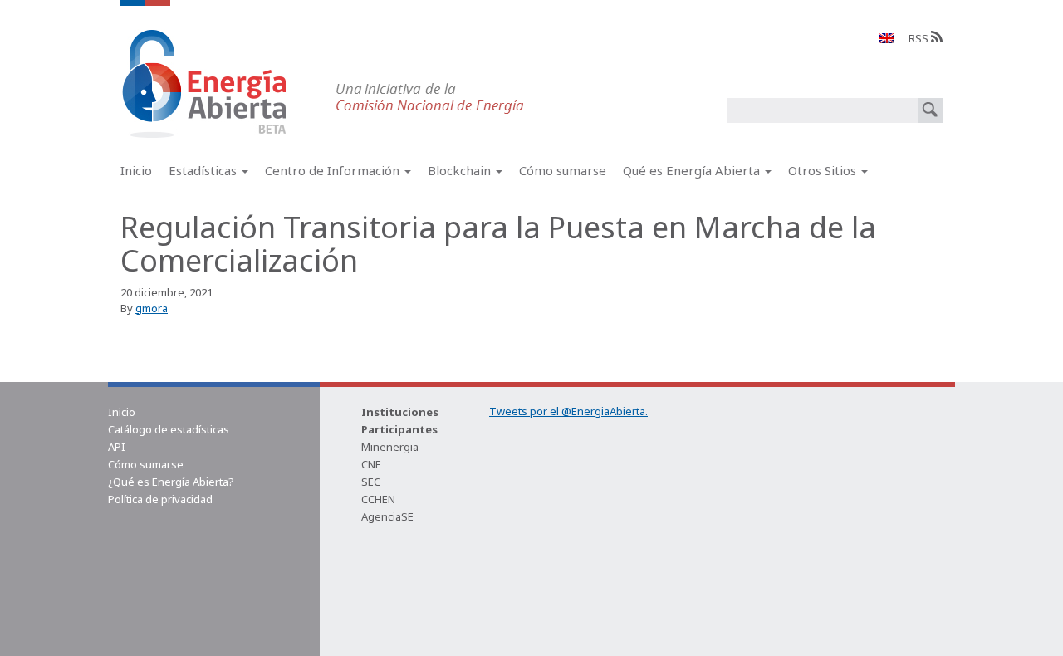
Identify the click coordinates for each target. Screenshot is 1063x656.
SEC (370, 481)
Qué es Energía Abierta (693, 170)
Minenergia (390, 446)
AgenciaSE (387, 516)
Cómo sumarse (562, 170)
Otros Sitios (824, 170)
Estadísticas (204, 170)
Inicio (136, 170)
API (116, 446)
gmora (151, 308)
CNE (371, 464)
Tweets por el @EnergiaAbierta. (568, 411)
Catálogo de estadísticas (168, 429)
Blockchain (461, 170)
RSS (920, 38)
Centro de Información (334, 170)
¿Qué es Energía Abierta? (171, 481)
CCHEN (378, 499)
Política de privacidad (160, 499)
